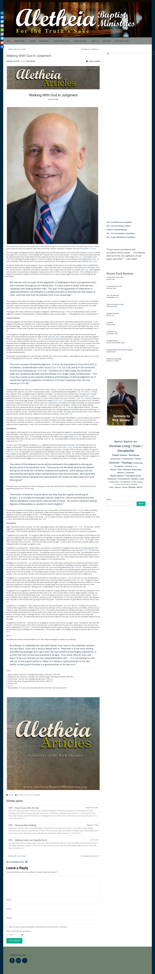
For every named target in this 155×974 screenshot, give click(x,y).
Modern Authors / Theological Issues (125, 476)
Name (9, 900)
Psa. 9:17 (18, 441)
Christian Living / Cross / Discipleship (29, 795)
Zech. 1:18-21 (37, 339)
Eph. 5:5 (40, 398)
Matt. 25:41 (25, 437)
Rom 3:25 (54, 380)
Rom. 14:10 (67, 447)
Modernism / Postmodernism (119, 479)
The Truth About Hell (112, 295)
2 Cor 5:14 (56, 367)
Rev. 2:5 (68, 414)
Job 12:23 (59, 343)
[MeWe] (2, 13)
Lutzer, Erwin (112, 288)
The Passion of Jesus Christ (114, 277)
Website (9, 918)
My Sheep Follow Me (112, 313)
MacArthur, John (113, 297)
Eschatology (138, 463)
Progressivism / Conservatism (119, 482)
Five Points (109, 322)
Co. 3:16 (67, 578)
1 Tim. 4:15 (79, 580)
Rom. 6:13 (83, 550)
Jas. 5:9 (62, 407)
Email (8, 909)
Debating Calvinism (112, 340)
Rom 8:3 (89, 364)
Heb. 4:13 (43, 405)
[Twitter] (2, 21)
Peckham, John (113, 333)
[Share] (2, 47)
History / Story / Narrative (120, 470)
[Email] (2, 26)
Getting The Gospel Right (113, 359)
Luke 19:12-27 (78, 510)
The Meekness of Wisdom (90, 49)
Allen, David (112, 352)
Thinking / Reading (137, 482)
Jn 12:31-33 (40, 370)
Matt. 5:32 (84, 396)
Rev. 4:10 (46, 456)
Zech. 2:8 (55, 337)
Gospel (135, 466)
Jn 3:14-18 (22, 383)
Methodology (136, 470)
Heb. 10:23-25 (76, 567)
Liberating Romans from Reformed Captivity (119, 350)
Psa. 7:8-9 (93, 261)
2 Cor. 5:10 (14, 452)
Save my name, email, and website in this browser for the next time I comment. (38, 927)
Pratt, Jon (111, 315)
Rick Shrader (31, 61)
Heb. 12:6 (84, 270)
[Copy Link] (2, 34)
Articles (11, 795)
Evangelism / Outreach (123, 466)
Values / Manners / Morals (118, 487)
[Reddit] (2, 42)
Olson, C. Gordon (113, 361)
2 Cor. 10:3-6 (79, 540)
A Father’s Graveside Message (116, 230)
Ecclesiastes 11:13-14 (87, 249)
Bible (135, 442)
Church (115, 455)
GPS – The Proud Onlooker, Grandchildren (120, 233)
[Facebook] (2, 17)
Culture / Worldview (129, 455)
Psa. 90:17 (26, 627)
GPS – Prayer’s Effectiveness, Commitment (120, 237)
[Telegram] (2, 38)
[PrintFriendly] (2, 30)
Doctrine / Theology (120, 462)
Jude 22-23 (47, 593)
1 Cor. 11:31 (58, 401)
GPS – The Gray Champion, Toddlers (118, 226)
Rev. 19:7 (42, 519)
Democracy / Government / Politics (125, 459)
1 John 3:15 (80, 398)
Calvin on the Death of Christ (114, 304)
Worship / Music (135, 487)
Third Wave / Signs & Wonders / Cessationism (125, 484)
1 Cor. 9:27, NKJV (82, 392)
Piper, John (111, 279)
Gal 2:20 (66, 367)
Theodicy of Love (111, 331)
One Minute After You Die (114, 286)
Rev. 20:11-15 (75, 437)
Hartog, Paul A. (112, 306)
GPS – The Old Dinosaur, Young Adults (119, 222)
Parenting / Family (137, 479)
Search (108, 499)
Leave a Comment (94, 61)
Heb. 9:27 (78, 257)
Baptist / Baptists (123, 441)
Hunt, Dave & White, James (116, 342)
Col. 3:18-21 (41, 610)
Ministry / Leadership (126, 473)
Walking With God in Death (17, 49)
